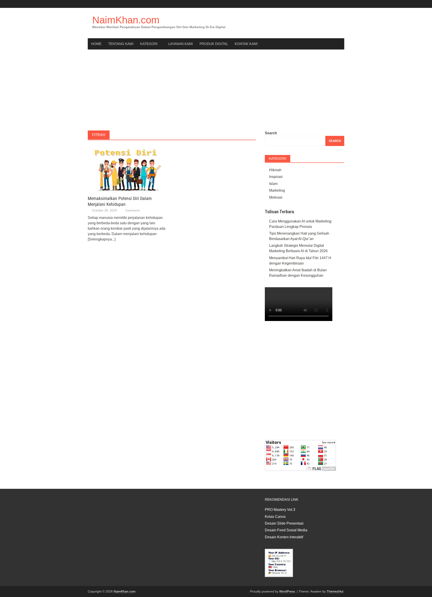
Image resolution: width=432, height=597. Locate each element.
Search (271, 133)
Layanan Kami (180, 44)
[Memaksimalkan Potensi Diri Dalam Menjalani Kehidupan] (127, 168)
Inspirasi (276, 177)
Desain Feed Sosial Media (286, 530)
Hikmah (275, 170)
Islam (273, 184)
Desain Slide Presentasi (284, 523)
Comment (133, 210)
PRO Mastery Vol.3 (280, 510)
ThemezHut (335, 591)
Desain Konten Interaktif (284, 537)
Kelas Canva (275, 516)
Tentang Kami (120, 44)
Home (96, 44)
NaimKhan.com (126, 19)
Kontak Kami (246, 44)
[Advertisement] (216, 89)
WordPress (287, 591)
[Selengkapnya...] (101, 239)
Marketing (277, 190)
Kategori (149, 44)
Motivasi (275, 197)
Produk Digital (214, 44)
